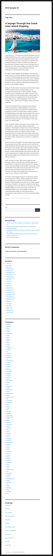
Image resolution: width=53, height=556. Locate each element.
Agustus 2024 (10, 299)
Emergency (9, 371)
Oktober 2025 (10, 276)
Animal (8, 330)
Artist (8, 335)
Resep (8, 457)
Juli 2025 (9, 279)
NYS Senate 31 (12, 8)
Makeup (9, 411)
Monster (9, 422)
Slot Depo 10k (8, 512)
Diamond (9, 366)
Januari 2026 (10, 270)
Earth (8, 368)
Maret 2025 (9, 287)
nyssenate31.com (9, 55)
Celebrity (9, 353)
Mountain (9, 424)
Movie (8, 426)
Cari (6, 207)
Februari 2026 (10, 269)
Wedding (9, 487)
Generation (9, 380)
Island (12, 198)
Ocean (8, 437)
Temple (8, 475)
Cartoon (9, 350)
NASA (8, 431)
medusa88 (8, 545)
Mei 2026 (9, 267)
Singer (8, 466)
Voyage (28, 198)
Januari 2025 (10, 290)
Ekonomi (9, 369)
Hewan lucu (9, 389)
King (8, 404)
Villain (8, 480)
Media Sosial (10, 417)
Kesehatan (9, 402)
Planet (8, 446)
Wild (8, 489)
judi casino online (9, 516)
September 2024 (11, 298)
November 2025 (11, 274)
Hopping (20, 198)
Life (7, 409)
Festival (9, 375)
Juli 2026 (9, 263)
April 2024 (9, 307)
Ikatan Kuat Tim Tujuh (12, 237)
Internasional (10, 393)
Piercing (9, 444)
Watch (8, 486)
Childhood (9, 357)
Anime (8, 331)
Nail (8, 429)
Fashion (9, 373)
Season (8, 460)
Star (8, 471)
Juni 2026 (9, 265)
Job (7, 398)
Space (8, 467)
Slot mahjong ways (10, 527)
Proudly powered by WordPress (18, 552)
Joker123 (7, 523)
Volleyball (9, 482)
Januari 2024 (10, 312)
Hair (8, 384)
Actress (8, 324)
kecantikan (9, 400)
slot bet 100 (8, 505)
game (8, 379)
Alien (8, 328)
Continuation (10, 360)
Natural (8, 435)
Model (8, 420)
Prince (8, 453)
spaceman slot (10, 469)
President (9, 451)
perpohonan (10, 442)
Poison (8, 447)
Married (9, 413)
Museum (9, 428)
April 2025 (9, 285)
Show (8, 464)
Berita (8, 340)
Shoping (9, 462)
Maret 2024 (9, 308)
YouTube (9, 491)
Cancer (8, 346)
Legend (8, 408)
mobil (8, 418)
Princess (9, 455)
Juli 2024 (9, 301)
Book (8, 342)
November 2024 (11, 294)
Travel (8, 476)
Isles (26, 198)
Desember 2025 (11, 272)
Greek (16, 198)
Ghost (8, 382)
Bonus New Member (10, 530)
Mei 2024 (9, 305)
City (8, 359)
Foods (8, 377)
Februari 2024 (10, 310)
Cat (7, 351)
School (8, 458)
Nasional (9, 433)
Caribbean (9, 348)
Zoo (7, 493)
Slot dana (7, 519)
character (9, 355)
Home (8, 391)
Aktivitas (9, 326)
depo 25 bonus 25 (9, 538)
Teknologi (9, 473)
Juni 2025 (9, 281)
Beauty (8, 339)
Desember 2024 (11, 292)
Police (8, 449)
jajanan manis (10, 397)
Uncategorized (10, 478)
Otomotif (9, 440)
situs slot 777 (8, 534)
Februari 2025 (10, 288)
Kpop (8, 406)
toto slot (7, 541)
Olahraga (9, 438)
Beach (8, 337)
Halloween (9, 386)
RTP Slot (7, 508)
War (8, 484)
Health (8, 388)
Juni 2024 (9, 303)
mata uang (9, 415)
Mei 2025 (9, 283)
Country (9, 362)
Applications (10, 333)
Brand (8, 344)
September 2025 (11, 278)
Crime (8, 364)
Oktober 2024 (10, 296)
